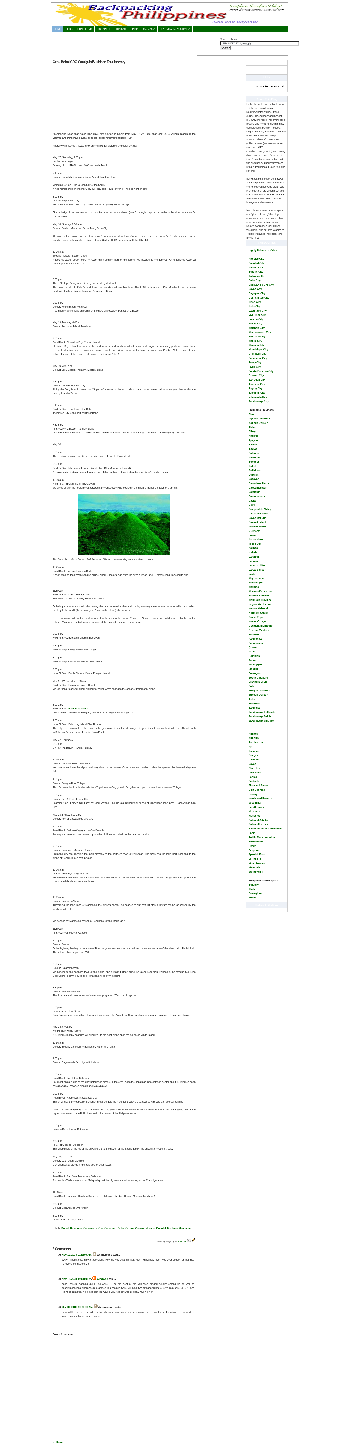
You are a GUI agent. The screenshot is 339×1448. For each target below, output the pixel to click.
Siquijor (253, 668)
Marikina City (256, 345)
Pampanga (255, 638)
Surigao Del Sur (258, 694)
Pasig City (255, 366)
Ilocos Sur (255, 543)
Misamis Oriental (259, 595)
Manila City (255, 340)
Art (250, 746)
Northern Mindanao (179, 1228)
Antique (253, 435)
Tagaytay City (257, 384)
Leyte (252, 574)
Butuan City (256, 271)
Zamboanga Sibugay (261, 720)
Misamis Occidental (260, 591)
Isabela (253, 552)
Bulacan (254, 474)
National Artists (258, 820)
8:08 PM (182, 1241)
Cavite (252, 500)
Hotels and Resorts (260, 798)
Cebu (252, 504)
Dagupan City (257, 293)
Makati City (255, 323)
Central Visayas (134, 1228)
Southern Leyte (258, 681)
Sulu (251, 686)
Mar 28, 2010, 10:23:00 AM (77, 1307)
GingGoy (102, 1278)
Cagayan (254, 479)
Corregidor (255, 893)
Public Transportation (262, 837)
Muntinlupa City (258, 349)
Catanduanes (257, 496)
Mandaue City (257, 336)
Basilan (253, 444)
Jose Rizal (255, 802)
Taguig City (255, 388)
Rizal (252, 651)
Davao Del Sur (257, 518)
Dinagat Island (257, 522)
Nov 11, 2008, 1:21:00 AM (76, 1254)
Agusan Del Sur (258, 422)
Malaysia (149, 29)
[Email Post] (189, 1241)
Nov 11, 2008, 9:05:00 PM (76, 1278)
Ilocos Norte (256, 539)
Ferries (253, 776)
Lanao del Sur (257, 569)
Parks (252, 833)
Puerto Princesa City (261, 371)
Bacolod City (256, 263)
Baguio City (256, 267)
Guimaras (254, 530)
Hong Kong (84, 29)
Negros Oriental (258, 608)
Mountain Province (260, 599)
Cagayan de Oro (93, 1228)
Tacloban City (257, 392)
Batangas (254, 457)
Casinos (254, 759)
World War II (256, 871)
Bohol (252, 466)
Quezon (253, 647)
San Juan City (257, 379)
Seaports (254, 850)
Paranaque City (258, 358)
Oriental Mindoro (259, 630)
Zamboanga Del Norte (262, 712)
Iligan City (255, 301)
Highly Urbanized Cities (263, 250)
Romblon (254, 656)
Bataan (253, 448)
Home (57, 29)
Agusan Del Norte (259, 418)
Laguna (253, 561)
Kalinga (253, 548)
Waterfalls (255, 867)
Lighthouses (256, 807)
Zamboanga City (259, 401)
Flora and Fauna (258, 785)
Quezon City (256, 375)
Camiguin (254, 491)
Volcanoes (255, 858)
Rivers (252, 845)
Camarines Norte (259, 483)
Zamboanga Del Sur (261, 716)
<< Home (58, 1442)
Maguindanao (257, 578)
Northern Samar (258, 612)
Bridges (253, 755)
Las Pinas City (257, 314)
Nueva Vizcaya (257, 621)
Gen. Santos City (259, 297)
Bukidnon (255, 470)
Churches (254, 768)
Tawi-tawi (254, 703)
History (253, 794)
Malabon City (257, 328)
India (135, 29)
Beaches (254, 751)
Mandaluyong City (260, 332)
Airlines (253, 733)
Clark (252, 889)
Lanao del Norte (258, 565)
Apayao (253, 440)
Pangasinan (256, 643)
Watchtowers (257, 863)
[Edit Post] (193, 1241)
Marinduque (256, 582)
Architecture (256, 742)
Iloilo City (254, 306)
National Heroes (258, 824)
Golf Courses (257, 789)
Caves (252, 764)
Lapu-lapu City (258, 310)
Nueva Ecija (256, 617)
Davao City (255, 289)
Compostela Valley (260, 509)
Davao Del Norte (258, 513)
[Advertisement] (136, 43)
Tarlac (252, 699)
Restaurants (256, 841)
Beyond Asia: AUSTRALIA (175, 29)
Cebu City (255, 280)
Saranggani (255, 664)
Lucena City (256, 319)
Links (69, 29)
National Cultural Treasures (265, 828)
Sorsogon (255, 673)
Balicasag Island (78, 708)
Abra (251, 414)
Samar (252, 660)
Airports (254, 737)
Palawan (254, 634)
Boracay (254, 884)
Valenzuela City (258, 397)
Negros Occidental (260, 604)
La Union (254, 556)
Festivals (254, 781)
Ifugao (252, 535)
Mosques (254, 811)
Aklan (252, 427)
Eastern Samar (257, 526)
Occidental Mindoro (261, 625)
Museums (254, 815)
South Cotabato (258, 677)
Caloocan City (257, 276)
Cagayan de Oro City (261, 284)
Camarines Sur (257, 487)
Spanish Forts (257, 854)
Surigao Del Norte (259, 690)
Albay (252, 431)
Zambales (254, 707)
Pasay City (255, 362)
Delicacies (255, 772)
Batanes (254, 453)
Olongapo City (257, 353)
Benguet (254, 461)
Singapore (104, 29)
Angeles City (256, 258)
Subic (252, 897)
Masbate (254, 587)
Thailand (121, 29)
